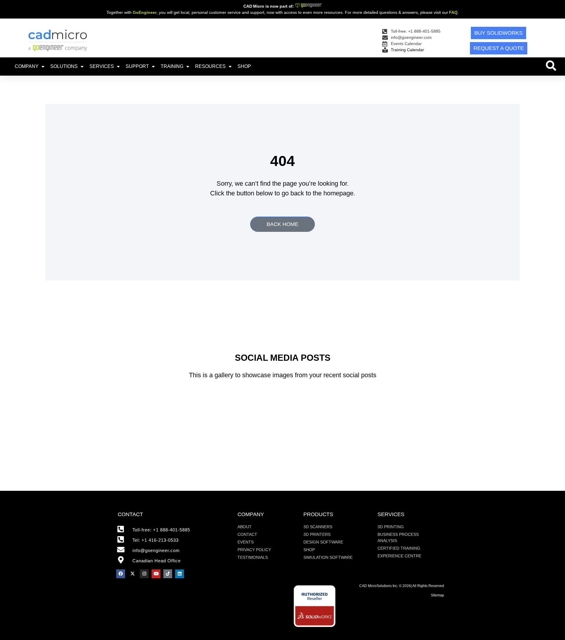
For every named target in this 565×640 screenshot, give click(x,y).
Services (101, 66)
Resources (210, 66)
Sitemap (437, 595)
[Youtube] (156, 573)
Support (137, 66)
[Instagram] (144, 573)
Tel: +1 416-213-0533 (155, 540)
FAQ (453, 12)
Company (27, 66)
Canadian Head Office (156, 560)
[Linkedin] (179, 573)
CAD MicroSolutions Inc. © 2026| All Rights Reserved (401, 586)
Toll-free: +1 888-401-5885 (161, 529)
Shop (244, 66)
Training (172, 66)
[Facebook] (120, 573)
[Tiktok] (167, 573)
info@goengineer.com (156, 550)
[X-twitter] (132, 573)
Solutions (64, 66)
